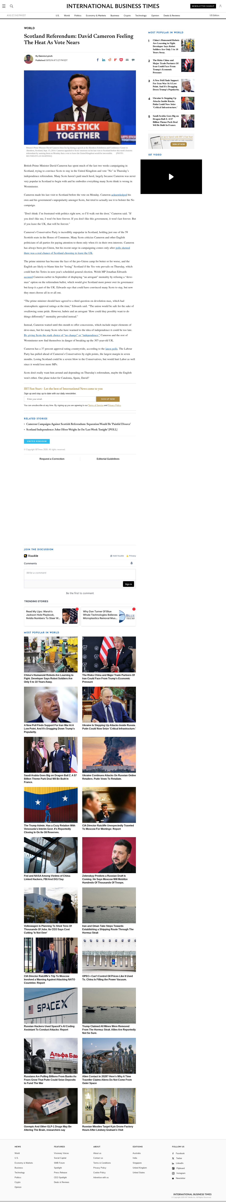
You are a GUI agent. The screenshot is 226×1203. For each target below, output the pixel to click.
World (67, 15)
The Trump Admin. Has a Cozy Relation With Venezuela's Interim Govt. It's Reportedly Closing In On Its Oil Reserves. (49, 829)
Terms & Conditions (102, 1163)
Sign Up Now (178, 144)
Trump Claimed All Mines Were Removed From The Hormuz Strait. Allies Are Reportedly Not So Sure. (109, 1029)
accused (28, 277)
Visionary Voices (61, 1153)
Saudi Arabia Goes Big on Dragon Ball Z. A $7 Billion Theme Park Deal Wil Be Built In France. (50, 778)
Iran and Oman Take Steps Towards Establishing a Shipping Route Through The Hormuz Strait (108, 929)
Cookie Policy (99, 1172)
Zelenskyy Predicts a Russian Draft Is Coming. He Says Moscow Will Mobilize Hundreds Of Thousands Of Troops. (105, 879)
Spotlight (58, 1168)
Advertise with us (101, 1177)
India (135, 1158)
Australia (137, 1153)
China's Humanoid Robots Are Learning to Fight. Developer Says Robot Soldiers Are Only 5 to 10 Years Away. (48, 678)
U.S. (57, 15)
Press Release (60, 1172)
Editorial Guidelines (108, 459)
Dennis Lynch (46, 56)
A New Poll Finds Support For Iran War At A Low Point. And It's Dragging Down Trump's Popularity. (49, 728)
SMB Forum (59, 1163)
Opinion (155, 15)
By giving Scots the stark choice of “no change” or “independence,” (62, 335)
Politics (77, 15)
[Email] (127, 60)
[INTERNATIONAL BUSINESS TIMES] (113, 6)
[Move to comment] (133, 60)
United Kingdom (140, 1168)
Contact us (98, 1158)
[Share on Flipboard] (115, 60)
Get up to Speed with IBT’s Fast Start (176, 137)
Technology (141, 15)
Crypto (127, 15)
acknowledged (119, 194)
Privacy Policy (114, 405)
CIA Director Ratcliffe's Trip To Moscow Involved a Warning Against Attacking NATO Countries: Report (49, 979)
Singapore (137, 1163)
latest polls (111, 348)
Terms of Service (95, 405)
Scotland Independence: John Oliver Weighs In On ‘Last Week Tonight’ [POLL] (71, 429)
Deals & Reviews (172, 15)
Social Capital (60, 1158)
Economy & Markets (96, 15)
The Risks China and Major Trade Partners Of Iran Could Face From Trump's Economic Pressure (108, 678)
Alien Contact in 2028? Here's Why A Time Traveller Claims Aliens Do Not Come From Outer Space (107, 1079)
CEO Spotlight (60, 1177)
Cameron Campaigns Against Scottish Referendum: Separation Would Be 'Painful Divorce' (78, 424)
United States (139, 1172)
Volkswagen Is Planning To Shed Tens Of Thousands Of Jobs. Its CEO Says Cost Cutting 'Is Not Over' (48, 929)
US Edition (214, 15)
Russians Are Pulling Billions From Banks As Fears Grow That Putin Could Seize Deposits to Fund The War (50, 1079)
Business (115, 15)
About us (97, 1153)
